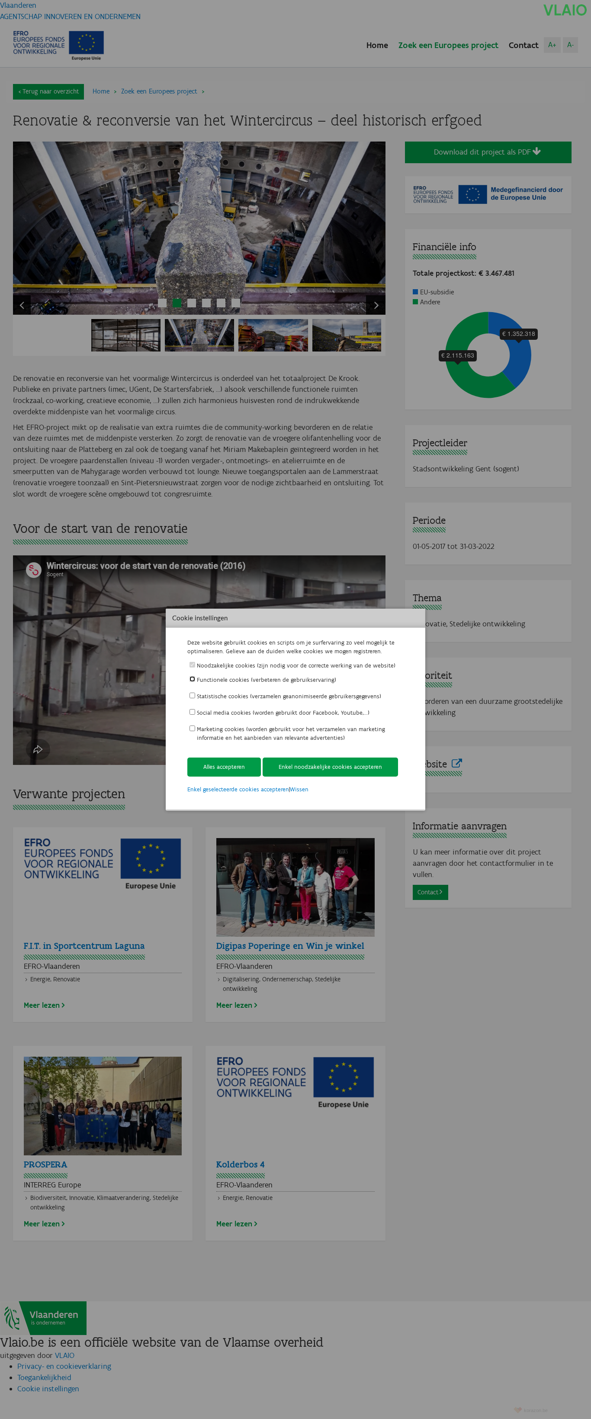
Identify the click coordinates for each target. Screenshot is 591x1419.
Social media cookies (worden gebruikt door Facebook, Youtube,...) (283, 712)
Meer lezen (42, 1005)
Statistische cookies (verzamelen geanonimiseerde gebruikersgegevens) (289, 696)
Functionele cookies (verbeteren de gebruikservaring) (266, 680)
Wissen (299, 789)
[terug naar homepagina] (565, 9)
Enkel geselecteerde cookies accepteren (238, 789)
